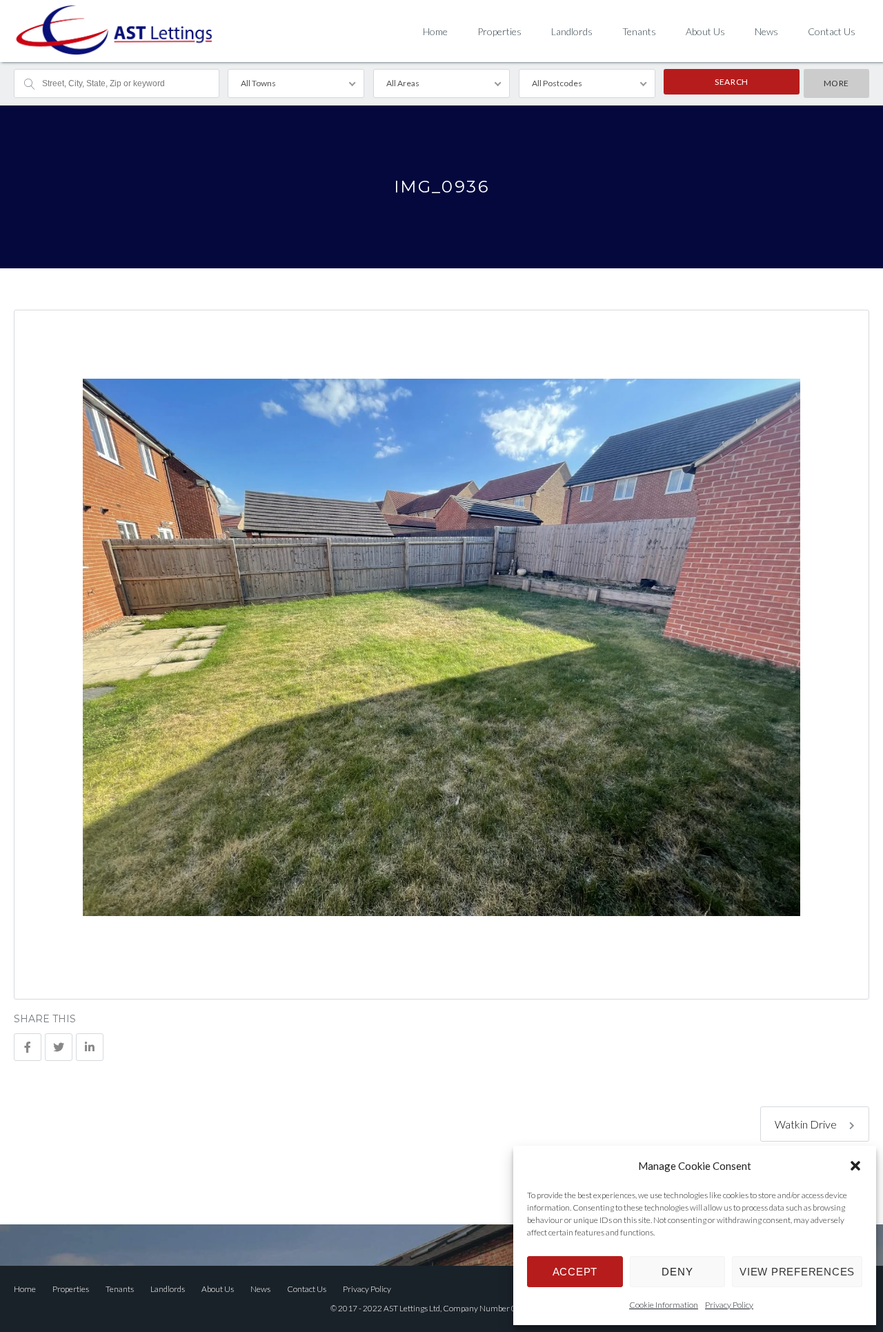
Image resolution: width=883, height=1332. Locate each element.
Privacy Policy (729, 1305)
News (766, 31)
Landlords (572, 31)
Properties (499, 31)
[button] (855, 1166)
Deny (677, 1272)
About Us (705, 31)
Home (435, 31)
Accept (575, 1272)
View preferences (797, 1272)
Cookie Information (663, 1305)
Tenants (639, 31)
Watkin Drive (807, 1124)
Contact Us (831, 31)
